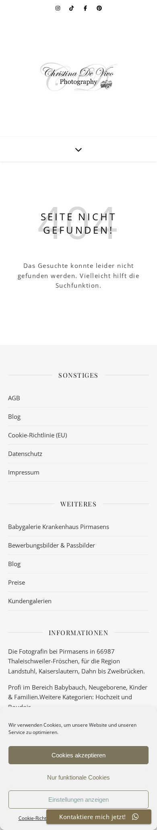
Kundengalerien (30, 601)
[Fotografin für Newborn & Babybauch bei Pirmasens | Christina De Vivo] (78, 76)
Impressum (23, 472)
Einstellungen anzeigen (78, 799)
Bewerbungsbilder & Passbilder (51, 545)
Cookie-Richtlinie (37, 818)
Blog (14, 416)
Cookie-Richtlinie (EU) (37, 435)
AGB (14, 398)
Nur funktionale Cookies (78, 777)
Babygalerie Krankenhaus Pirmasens (58, 527)
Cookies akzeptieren (78, 755)
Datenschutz (25, 453)
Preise (16, 582)
